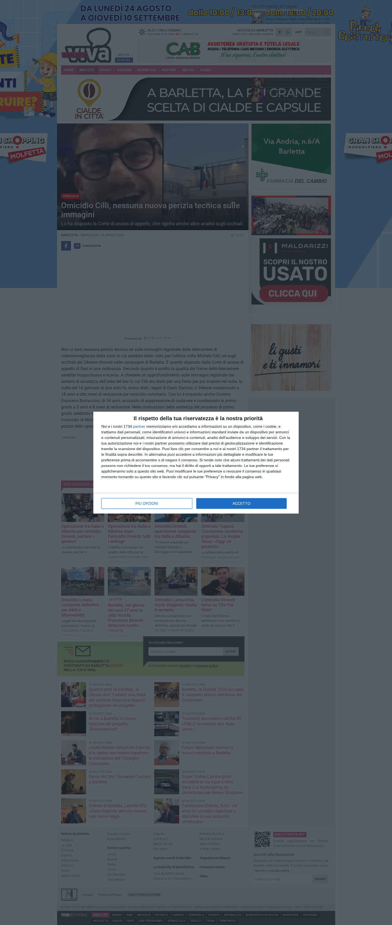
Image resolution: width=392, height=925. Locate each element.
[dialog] (196, 463)
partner (139, 426)
